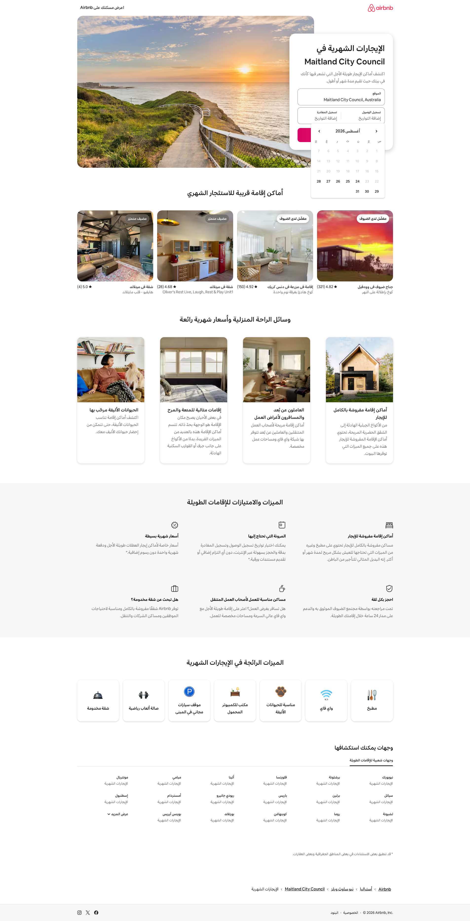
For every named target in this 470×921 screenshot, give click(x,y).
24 (357, 181)
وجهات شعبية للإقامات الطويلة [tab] (371, 760)
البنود (334, 912)
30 (367, 191)
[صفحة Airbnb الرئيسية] (380, 8)
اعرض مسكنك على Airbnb (102, 7)
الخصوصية (350, 912)
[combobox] (341, 100)
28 (319, 181)
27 (328, 181)
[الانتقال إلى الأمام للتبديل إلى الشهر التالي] (319, 131)
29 (377, 191)
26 (338, 181)
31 (357, 191)
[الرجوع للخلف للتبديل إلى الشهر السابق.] (376, 131)
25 (348, 181)
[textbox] (363, 119)
